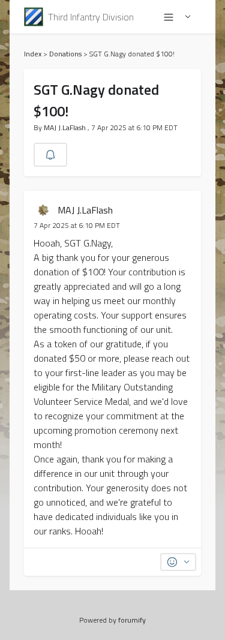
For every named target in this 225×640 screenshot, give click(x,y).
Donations (65, 53)
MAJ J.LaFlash (66, 127)
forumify (132, 620)
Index (32, 53)
